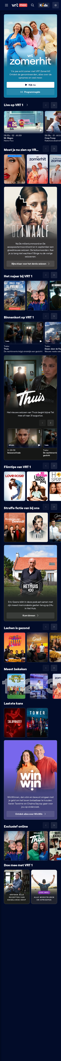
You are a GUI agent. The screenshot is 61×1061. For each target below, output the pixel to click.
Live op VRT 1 (13, 105)
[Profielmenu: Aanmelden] (55, 5)
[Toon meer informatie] (41, 114)
